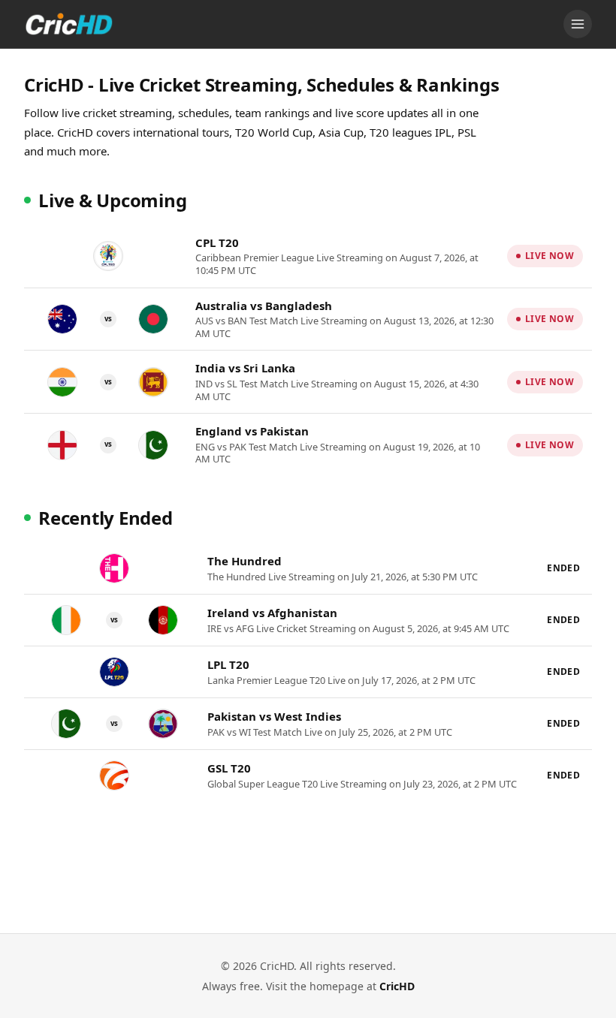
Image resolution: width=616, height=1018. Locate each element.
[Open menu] (577, 24)
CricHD (397, 986)
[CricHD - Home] (69, 24)
